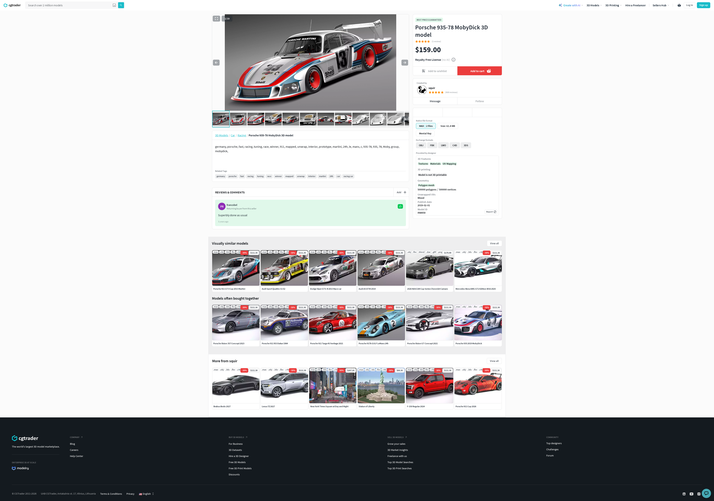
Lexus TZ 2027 (268, 406)
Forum (550, 455)
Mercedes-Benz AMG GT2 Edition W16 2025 (476, 288)
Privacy (130, 493)
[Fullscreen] (216, 19)
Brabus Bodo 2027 (222, 406)
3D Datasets (235, 450)
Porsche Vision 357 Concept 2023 (228, 343)
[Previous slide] (216, 63)
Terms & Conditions (111, 493)
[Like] (428, 112)
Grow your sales (396, 443)
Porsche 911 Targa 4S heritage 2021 (326, 343)
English (145, 494)
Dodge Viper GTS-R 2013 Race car (325, 288)
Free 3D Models (237, 462)
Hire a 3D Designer (239, 456)
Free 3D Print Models (240, 468)
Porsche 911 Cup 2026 (466, 406)
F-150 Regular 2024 (416, 406)
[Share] (487, 112)
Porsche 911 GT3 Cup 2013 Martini (229, 288)
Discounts (234, 474)
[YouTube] (692, 494)
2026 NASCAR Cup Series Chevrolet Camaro (427, 288)
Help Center (76, 456)
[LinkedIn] (684, 494)
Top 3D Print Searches (399, 468)
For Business (236, 443)
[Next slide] (404, 63)
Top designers (554, 443)
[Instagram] (699, 494)
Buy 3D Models (236, 437)
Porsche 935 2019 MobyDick (469, 343)
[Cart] (679, 5)
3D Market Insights (397, 450)
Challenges (552, 449)
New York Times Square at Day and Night (329, 406)
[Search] (121, 5)
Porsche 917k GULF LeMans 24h (373, 343)
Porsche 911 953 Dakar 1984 (275, 343)
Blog (72, 443)
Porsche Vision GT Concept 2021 (422, 343)
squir (432, 88)
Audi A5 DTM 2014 (367, 288)
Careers (74, 450)
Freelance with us (397, 456)
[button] (114, 5)
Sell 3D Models (395, 437)
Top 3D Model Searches (400, 462)
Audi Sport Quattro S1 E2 (273, 288)
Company (74, 437)
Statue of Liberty (366, 406)
